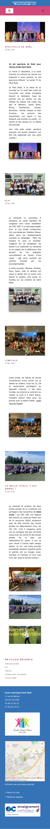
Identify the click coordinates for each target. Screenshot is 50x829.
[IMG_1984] (25, 619)
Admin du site (13, 792)
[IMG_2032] (25, 591)
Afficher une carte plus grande (19, 784)
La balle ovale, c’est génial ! (16, 674)
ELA (7, 200)
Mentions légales (15, 797)
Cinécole (11, 360)
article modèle (10, 678)
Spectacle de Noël (19, 47)
